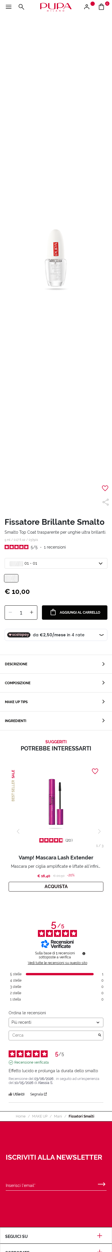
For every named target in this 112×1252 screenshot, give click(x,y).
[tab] (56, 664)
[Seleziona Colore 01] (11, 578)
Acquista (56, 886)
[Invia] (101, 1183)
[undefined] (84, 953)
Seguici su (16, 1236)
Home (21, 1116)
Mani (58, 1116)
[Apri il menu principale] (9, 7)
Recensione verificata (31, 1062)
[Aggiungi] (32, 613)
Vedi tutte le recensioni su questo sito (57, 963)
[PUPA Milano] (56, 6)
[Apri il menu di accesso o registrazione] (89, 7)
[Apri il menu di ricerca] (21, 7)
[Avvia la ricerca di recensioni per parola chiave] (99, 1035)
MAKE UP (39, 1116)
